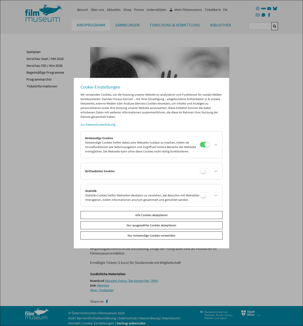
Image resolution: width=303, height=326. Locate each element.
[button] (215, 144)
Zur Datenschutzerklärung (98, 124)
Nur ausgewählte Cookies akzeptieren (151, 225)
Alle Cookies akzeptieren (151, 215)
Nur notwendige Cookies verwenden (151, 235)
